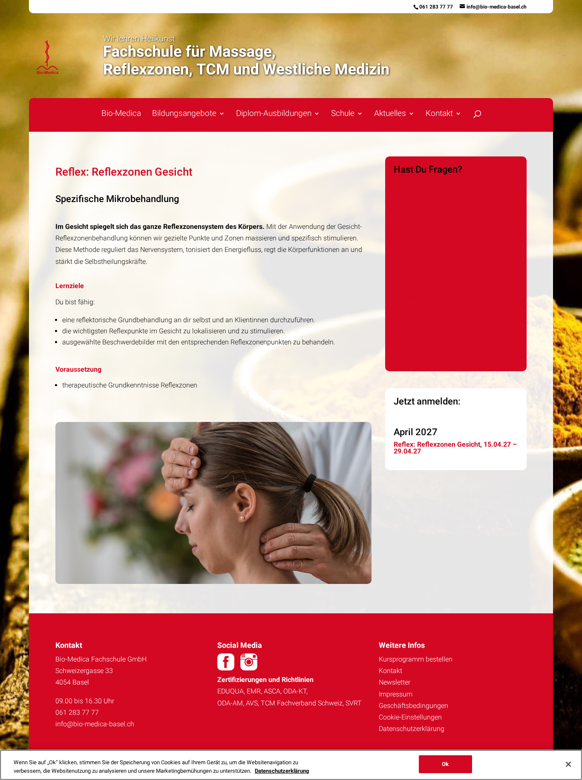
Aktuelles (390, 114)
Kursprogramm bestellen (415, 659)
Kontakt (390, 671)
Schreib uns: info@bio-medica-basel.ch (434, 291)
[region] (291, 765)
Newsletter (394, 682)
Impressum (395, 694)
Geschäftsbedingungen (413, 706)
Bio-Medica (121, 114)
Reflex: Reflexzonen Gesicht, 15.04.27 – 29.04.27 (455, 447)
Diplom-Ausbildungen (273, 114)
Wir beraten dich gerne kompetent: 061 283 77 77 (447, 228)
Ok (445, 764)
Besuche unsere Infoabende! (438, 352)
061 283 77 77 (436, 7)
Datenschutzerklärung (411, 729)
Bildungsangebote (184, 114)
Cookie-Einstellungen (410, 717)
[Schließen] (568, 764)
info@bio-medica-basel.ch (94, 724)
